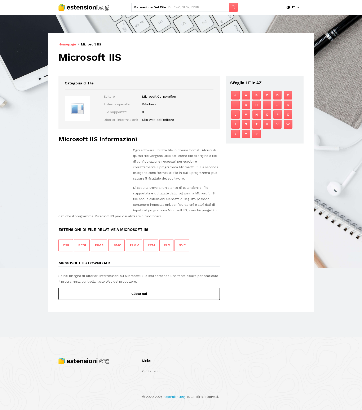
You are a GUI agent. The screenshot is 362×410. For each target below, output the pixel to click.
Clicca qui (139, 294)
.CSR (65, 245)
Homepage (67, 44)
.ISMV (134, 245)
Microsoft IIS (91, 44)
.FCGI (82, 245)
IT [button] (292, 7)
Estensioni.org (174, 397)
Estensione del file (150, 7)
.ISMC (116, 245)
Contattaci (150, 371)
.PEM (151, 245)
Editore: (109, 96)
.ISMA (99, 245)
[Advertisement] (93, 176)
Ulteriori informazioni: (120, 120)
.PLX (166, 245)
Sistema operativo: (117, 104)
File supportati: (115, 112)
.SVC (182, 245)
